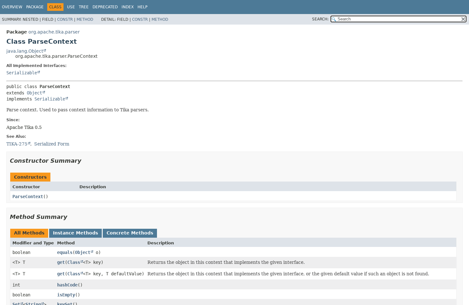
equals (64, 252)
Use (71, 7)
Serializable (21, 72)
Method (85, 19)
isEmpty (66, 294)
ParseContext (27, 196)
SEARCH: (320, 19)
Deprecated (105, 7)
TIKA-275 (16, 143)
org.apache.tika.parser (54, 31)
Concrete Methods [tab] (130, 232)
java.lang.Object (24, 51)
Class (73, 262)
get (61, 262)
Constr (65, 19)
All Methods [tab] (29, 232)
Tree (84, 7)
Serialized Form (51, 143)
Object (34, 92)
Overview (12, 7)
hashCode (67, 284)
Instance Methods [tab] (75, 232)
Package (35, 7)
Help (142, 7)
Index (128, 7)
